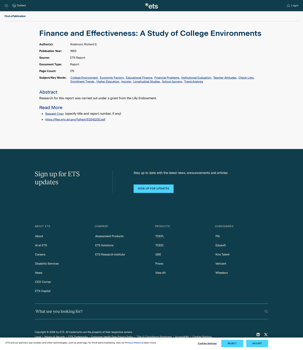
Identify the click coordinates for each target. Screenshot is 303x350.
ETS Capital (42, 291)
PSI (218, 236)
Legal (38, 336)
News (38, 272)
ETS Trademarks (78, 336)
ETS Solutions (104, 245)
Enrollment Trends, (83, 81)
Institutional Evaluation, (197, 77)
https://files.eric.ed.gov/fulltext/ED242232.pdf (75, 119)
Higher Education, (108, 81)
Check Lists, (246, 77)
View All (160, 272)
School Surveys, (172, 81)
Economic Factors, (112, 77)
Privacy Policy (133, 342)
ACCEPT (257, 343)
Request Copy (54, 113)
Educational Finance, (140, 77)
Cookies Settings (202, 336)
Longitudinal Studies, (147, 81)
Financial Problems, (167, 77)
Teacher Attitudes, (225, 77)
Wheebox (222, 272)
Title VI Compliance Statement (154, 336)
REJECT (232, 343)
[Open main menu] (6, 6)
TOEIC (159, 245)
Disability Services (47, 263)
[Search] (266, 311)
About (39, 236)
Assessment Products (109, 236)
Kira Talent (223, 254)
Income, (126, 81)
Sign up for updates (153, 188)
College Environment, (84, 77)
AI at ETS (41, 245)
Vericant (221, 263)
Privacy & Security (54, 336)
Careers (40, 254)
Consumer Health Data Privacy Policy (112, 336)
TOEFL (159, 236)
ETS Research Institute (110, 254)
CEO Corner (43, 282)
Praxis (159, 263)
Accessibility (182, 336)
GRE (158, 254)
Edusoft (221, 245)
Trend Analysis (193, 81)
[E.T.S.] (151, 5)
